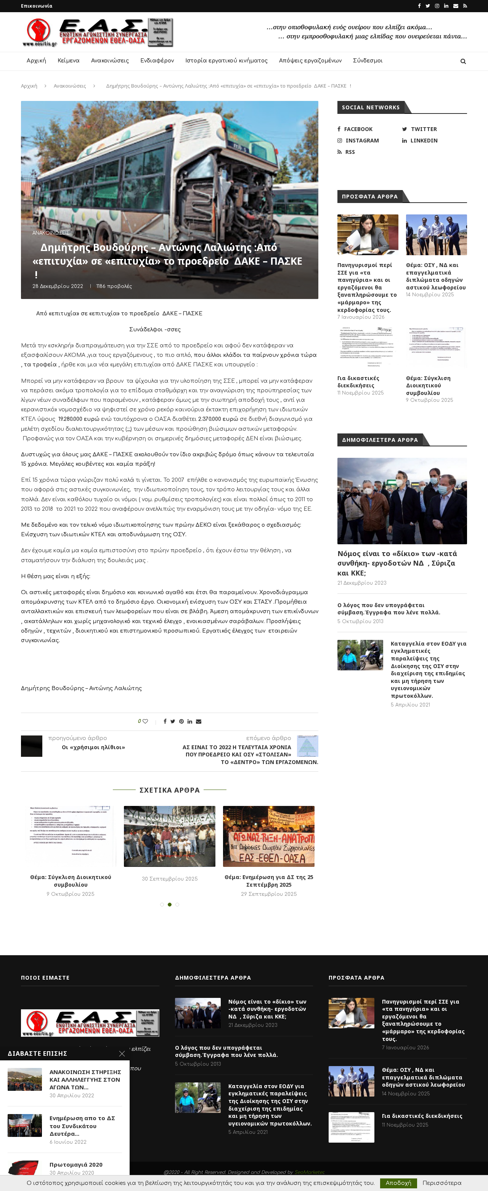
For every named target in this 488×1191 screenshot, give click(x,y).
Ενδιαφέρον (157, 61)
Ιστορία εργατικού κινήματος (226, 61)
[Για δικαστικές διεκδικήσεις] (367, 348)
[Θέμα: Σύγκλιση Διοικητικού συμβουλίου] (70, 836)
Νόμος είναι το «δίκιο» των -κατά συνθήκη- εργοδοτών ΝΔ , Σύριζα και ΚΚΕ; (397, 563)
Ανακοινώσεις (110, 61)
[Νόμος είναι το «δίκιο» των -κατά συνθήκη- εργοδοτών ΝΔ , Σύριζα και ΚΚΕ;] (402, 501)
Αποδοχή (398, 1183)
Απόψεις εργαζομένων (310, 61)
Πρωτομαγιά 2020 (76, 1164)
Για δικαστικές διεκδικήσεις (358, 381)
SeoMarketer (308, 1172)
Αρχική (36, 61)
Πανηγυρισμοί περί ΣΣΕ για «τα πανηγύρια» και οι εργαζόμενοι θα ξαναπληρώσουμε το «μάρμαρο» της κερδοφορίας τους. (367, 287)
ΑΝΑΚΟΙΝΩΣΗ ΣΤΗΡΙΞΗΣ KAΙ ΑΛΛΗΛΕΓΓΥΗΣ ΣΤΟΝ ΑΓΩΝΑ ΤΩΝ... (85, 1079)
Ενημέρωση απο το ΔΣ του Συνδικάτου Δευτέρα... (82, 1125)
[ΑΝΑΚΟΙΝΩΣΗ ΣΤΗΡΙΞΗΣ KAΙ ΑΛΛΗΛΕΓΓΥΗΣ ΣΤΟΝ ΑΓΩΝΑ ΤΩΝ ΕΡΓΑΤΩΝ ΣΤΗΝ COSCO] (25, 1079)
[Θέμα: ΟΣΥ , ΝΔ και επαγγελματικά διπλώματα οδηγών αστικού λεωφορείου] (436, 234)
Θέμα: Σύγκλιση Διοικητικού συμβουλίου (70, 880)
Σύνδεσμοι (368, 61)
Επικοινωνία (37, 6)
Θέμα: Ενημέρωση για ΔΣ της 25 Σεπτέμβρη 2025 (269, 880)
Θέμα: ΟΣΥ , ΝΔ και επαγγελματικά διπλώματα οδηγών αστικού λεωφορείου (436, 276)
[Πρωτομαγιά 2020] (25, 1172)
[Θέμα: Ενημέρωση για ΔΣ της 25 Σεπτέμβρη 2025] (269, 836)
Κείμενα (69, 61)
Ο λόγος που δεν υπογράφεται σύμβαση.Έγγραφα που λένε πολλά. (388, 608)
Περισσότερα (442, 1183)
